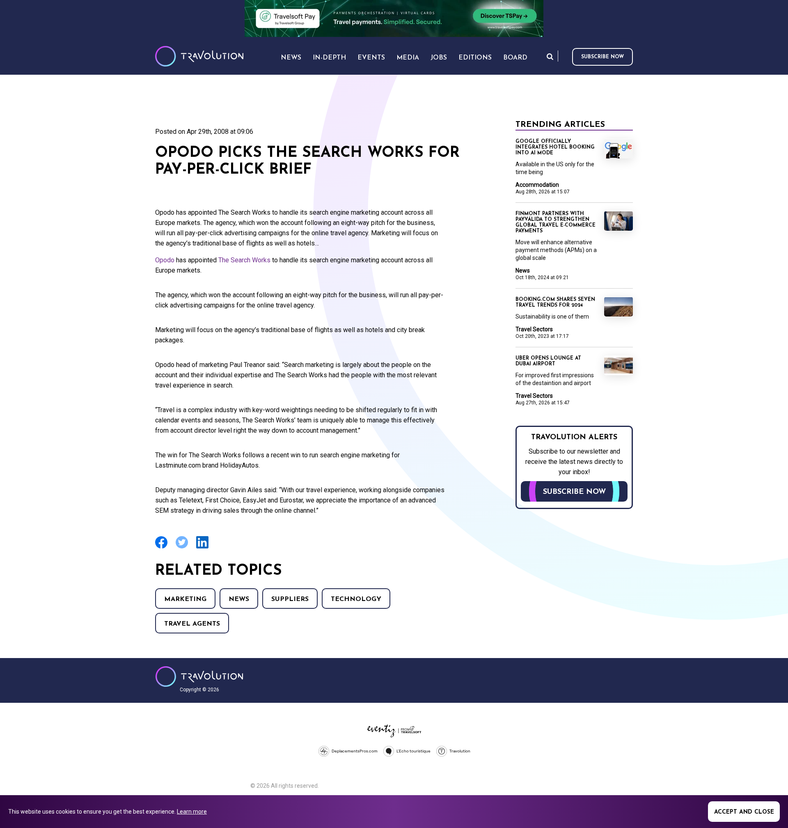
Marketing (185, 599)
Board (515, 58)
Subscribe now (602, 57)
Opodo (164, 260)
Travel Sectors (534, 329)
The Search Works (244, 260)
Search (550, 56)
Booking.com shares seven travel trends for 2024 (555, 302)
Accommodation (537, 184)
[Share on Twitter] (182, 547)
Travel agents (192, 624)
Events (371, 58)
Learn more (192, 811)
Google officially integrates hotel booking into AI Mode (555, 147)
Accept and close (744, 812)
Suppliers (290, 599)
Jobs (439, 58)
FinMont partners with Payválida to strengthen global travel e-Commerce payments (555, 222)
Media (407, 58)
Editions (475, 58)
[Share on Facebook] (161, 547)
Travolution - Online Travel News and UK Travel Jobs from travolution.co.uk (199, 676)
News (239, 599)
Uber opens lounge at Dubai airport (548, 361)
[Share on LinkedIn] (202, 547)
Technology (356, 599)
